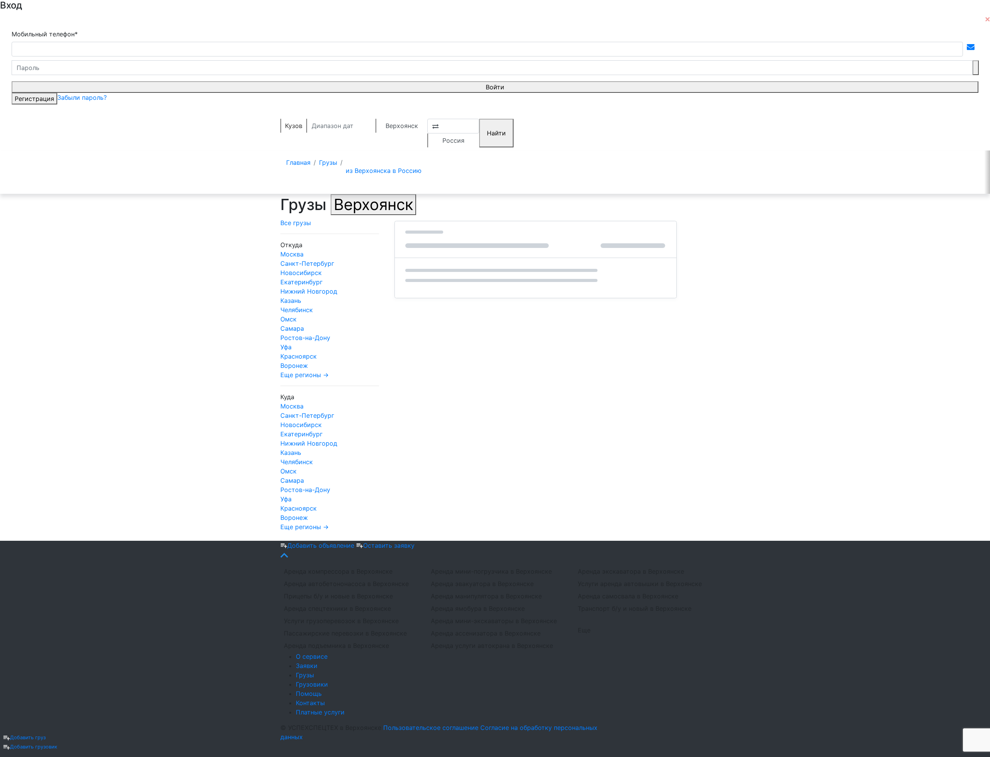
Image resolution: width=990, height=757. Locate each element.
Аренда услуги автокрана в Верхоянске (492, 645)
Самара (292, 328)
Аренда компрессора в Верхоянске (338, 571)
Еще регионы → (304, 375)
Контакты (310, 703)
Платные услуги (320, 712)
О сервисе (312, 656)
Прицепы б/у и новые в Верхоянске (338, 596)
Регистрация (34, 99)
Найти (496, 133)
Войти (495, 87)
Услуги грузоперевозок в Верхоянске (341, 621)
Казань (290, 300)
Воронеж (294, 365)
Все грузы (295, 223)
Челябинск (296, 310)
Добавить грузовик (33, 747)
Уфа (286, 347)
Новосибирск (301, 273)
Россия (453, 140)
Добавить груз (28, 737)
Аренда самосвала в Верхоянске (628, 596)
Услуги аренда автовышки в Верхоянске (640, 584)
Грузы (305, 675)
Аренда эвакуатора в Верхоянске (482, 584)
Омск (288, 319)
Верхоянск (402, 126)
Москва (292, 254)
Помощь (309, 693)
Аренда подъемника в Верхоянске (336, 645)
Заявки (306, 666)
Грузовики (312, 684)
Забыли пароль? (82, 97)
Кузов (293, 126)
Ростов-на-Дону (305, 338)
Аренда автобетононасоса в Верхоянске (346, 584)
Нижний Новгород (308, 291)
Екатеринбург (301, 282)
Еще (584, 630)
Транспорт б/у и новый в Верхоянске (634, 608)
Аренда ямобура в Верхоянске (478, 608)
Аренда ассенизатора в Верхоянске (486, 633)
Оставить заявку (389, 545)
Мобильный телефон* (45, 34)
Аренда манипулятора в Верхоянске (486, 596)
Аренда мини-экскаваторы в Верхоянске (494, 621)
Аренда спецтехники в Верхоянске (337, 608)
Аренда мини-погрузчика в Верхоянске (491, 571)
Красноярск (298, 356)
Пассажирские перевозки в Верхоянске (345, 633)
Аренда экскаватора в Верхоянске (631, 571)
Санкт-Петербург (307, 263)
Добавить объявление (321, 545)
